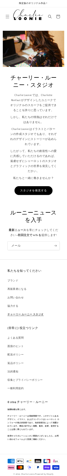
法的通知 (12, 371)
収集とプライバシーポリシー (25, 380)
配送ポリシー (15, 354)
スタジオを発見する (33, 190)
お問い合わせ (15, 297)
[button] (7, 16)
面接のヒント (15, 346)
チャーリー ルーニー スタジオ (25, 314)
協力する (12, 306)
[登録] (55, 245)
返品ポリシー (15, 363)
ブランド (12, 280)
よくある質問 (15, 338)
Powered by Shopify (44, 474)
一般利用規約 (15, 388)
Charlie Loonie (28, 474)
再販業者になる (16, 289)
